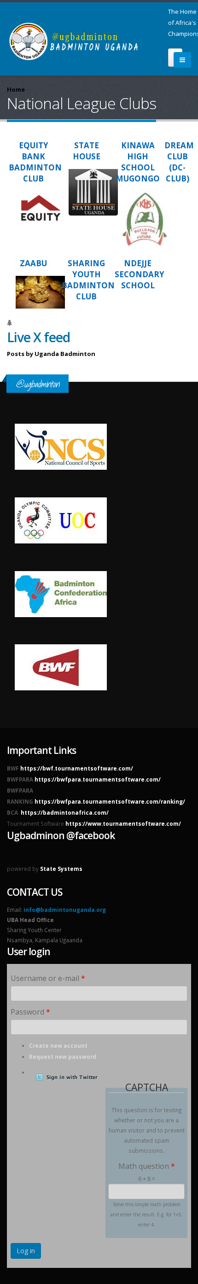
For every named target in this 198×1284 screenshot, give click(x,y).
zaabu (33, 263)
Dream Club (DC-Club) (179, 162)
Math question (146, 1166)
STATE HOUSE (86, 151)
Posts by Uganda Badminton (51, 354)
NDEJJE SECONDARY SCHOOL (139, 274)
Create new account (58, 1045)
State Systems (61, 868)
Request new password (62, 1056)
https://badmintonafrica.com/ (65, 812)
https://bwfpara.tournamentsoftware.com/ (98, 779)
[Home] (87, 38)
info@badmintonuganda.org (64, 909)
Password (30, 1012)
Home (16, 89)
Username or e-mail (48, 978)
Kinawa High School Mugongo (138, 162)
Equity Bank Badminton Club (35, 162)
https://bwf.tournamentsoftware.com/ (76, 768)
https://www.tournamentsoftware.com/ (123, 823)
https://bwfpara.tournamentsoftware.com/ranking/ (110, 801)
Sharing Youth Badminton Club (88, 280)
